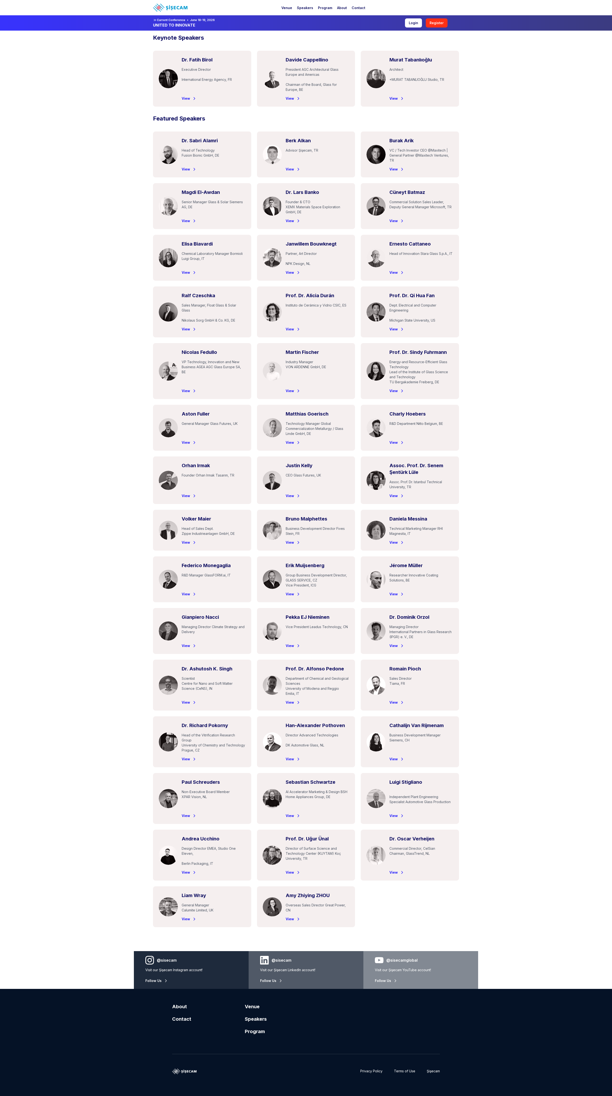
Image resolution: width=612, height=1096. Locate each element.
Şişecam (433, 1071)
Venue (252, 1006)
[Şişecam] (170, 7)
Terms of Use (404, 1071)
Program (255, 1031)
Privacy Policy (371, 1071)
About (179, 1006)
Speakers (256, 1019)
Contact (181, 1019)
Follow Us (153, 981)
